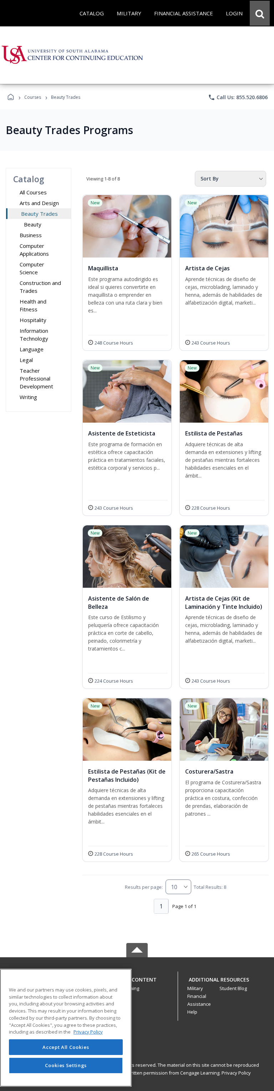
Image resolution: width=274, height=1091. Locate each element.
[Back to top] (137, 983)
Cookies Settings (66, 1065)
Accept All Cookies (65, 1047)
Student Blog (233, 988)
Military (195, 988)
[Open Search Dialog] (260, 13)
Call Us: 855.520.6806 (238, 97)
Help (192, 1012)
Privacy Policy (236, 1073)
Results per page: (144, 887)
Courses (32, 97)
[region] (66, 1028)
